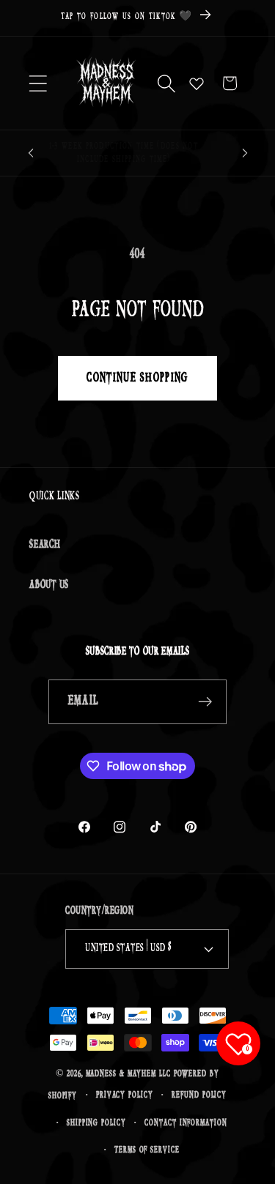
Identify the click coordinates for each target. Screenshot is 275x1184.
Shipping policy (96, 1123)
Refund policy (199, 1095)
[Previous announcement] (31, 153)
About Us (49, 584)
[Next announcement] (245, 153)
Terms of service (147, 1150)
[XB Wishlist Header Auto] (196, 83)
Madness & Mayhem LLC (128, 1074)
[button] (38, 83)
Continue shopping (137, 378)
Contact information (185, 1123)
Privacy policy (124, 1095)
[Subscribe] (205, 702)
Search (45, 544)
